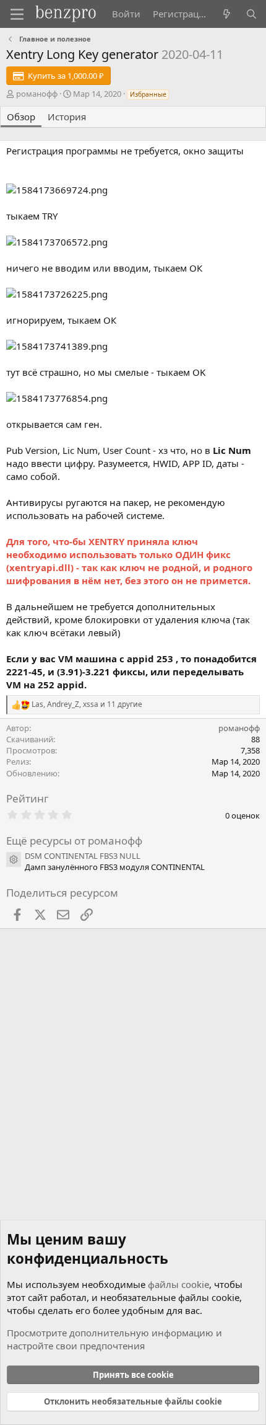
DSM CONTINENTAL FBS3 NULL (82, 855)
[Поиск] (251, 13)
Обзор (21, 116)
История (67, 116)
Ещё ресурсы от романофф (74, 840)
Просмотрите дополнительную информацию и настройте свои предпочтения (114, 1339)
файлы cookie (178, 1284)
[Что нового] (227, 13)
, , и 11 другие (87, 704)
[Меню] (17, 14)
